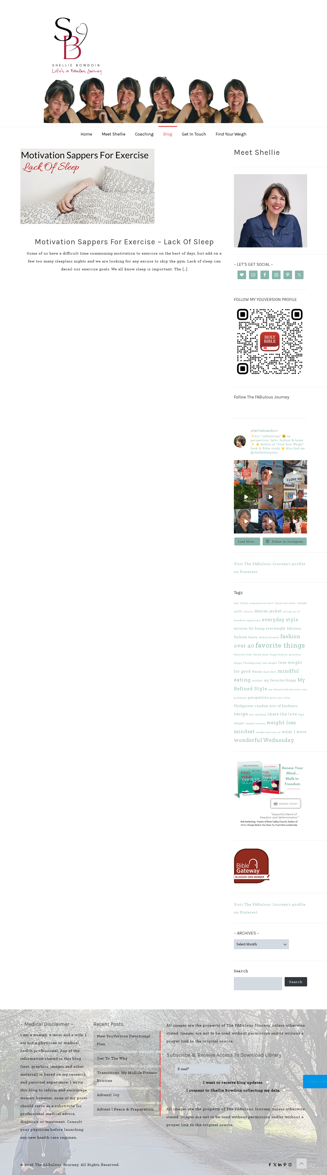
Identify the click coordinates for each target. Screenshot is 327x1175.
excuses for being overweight (260, 628)
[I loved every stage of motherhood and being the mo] (295, 521)
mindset (257, 680)
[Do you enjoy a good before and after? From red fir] (270, 496)
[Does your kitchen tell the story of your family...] (246, 472)
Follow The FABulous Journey (261, 397)
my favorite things (280, 680)
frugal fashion (279, 654)
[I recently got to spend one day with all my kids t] (270, 521)
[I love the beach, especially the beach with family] (270, 472)
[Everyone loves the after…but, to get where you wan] (295, 472)
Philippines (244, 706)
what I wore (294, 731)
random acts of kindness (276, 706)
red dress (260, 714)
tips (301, 714)
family (253, 637)
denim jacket (268, 611)
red (251, 714)
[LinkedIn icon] (280, 1165)
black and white (285, 603)
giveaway (295, 654)
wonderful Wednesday (264, 740)
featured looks (243, 654)
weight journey (255, 723)
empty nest (253, 620)
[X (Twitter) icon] (275, 1165)
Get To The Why (112, 1058)
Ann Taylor (241, 603)
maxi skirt (269, 671)
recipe (241, 714)
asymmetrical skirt (261, 603)
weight (239, 723)
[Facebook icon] (270, 1165)
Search (241, 971)
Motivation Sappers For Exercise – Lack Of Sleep (124, 241)
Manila (257, 671)
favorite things (280, 645)
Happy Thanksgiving (247, 662)
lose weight (269, 662)
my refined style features (284, 689)
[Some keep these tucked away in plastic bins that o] (295, 496)
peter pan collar (280, 697)
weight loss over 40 (268, 732)
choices (248, 611)
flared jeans (261, 654)
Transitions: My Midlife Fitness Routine (127, 1076)
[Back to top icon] (302, 1164)
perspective (258, 697)
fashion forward (269, 637)
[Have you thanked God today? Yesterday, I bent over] (246, 521)
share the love (282, 714)
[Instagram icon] (290, 1165)
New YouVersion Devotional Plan (123, 1040)
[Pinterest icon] (285, 1165)
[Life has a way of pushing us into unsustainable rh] (246, 496)
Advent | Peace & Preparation (125, 1109)
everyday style (280, 619)
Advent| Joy (108, 1095)
